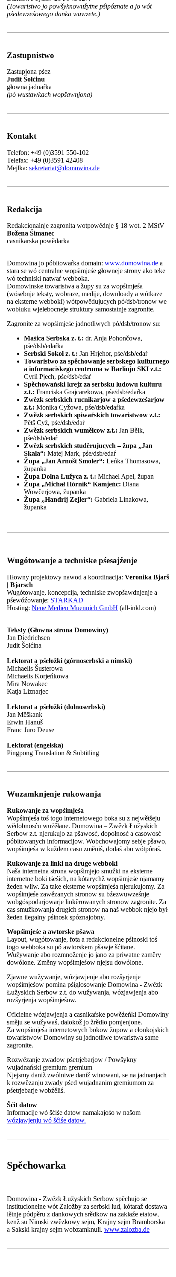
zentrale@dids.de (52, 1098)
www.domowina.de (131, 263)
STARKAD (66, 600)
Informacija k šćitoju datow (43, 738)
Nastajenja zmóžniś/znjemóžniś (49, 729)
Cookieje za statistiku (61, 713)
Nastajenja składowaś (124, 729)
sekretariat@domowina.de (64, 168)
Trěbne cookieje (54, 705)
